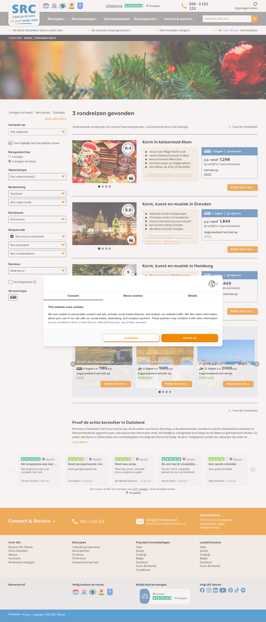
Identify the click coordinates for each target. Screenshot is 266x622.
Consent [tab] (73, 295)
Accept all (189, 337)
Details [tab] (192, 295)
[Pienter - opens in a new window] (213, 283)
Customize (131, 337)
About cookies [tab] (133, 295)
